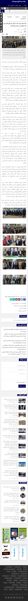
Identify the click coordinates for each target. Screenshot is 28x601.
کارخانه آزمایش (19, 589)
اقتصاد (25, 569)
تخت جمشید (24, 573)
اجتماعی (25, 567)
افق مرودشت (9, 567)
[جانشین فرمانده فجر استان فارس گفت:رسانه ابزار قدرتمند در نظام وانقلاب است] (14, 414)
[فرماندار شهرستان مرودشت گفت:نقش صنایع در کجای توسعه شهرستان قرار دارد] (14, 455)
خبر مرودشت (6, 576)
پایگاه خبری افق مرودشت (22, 587)
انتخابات (14, 571)
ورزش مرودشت (24, 585)
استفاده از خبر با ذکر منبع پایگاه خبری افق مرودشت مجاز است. (15, 594)
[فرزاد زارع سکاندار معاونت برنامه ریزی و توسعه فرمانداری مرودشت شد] (14, 437)
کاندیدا (11, 589)
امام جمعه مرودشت (23, 571)
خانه (24, 17)
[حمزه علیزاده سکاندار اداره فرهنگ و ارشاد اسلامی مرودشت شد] (14, 401)
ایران (9, 571)
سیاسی (9, 17)
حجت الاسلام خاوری (23, 576)
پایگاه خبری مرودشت (10, 587)
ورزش (6, 582)
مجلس (9, 580)
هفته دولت (12, 582)
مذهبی (25, 582)
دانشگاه (25, 578)
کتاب (6, 589)
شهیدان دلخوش (9, 578)
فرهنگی (15, 580)
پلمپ (26, 589)
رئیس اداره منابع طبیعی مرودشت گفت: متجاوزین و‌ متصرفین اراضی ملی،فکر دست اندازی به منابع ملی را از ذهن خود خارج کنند (14, 347)
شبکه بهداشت (18, 578)
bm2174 (16, 306)
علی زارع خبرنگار (24, 580)
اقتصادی (19, 569)
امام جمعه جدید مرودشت (10, 569)
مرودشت (23, 19)
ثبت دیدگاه (22, 386)
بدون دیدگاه (21, 311)
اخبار (17, 17)
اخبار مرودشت (18, 567)
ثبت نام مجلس (16, 573)
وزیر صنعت (16, 585)
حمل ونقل (14, 576)
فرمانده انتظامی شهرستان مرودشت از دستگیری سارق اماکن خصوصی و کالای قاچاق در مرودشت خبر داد (14, 336)
